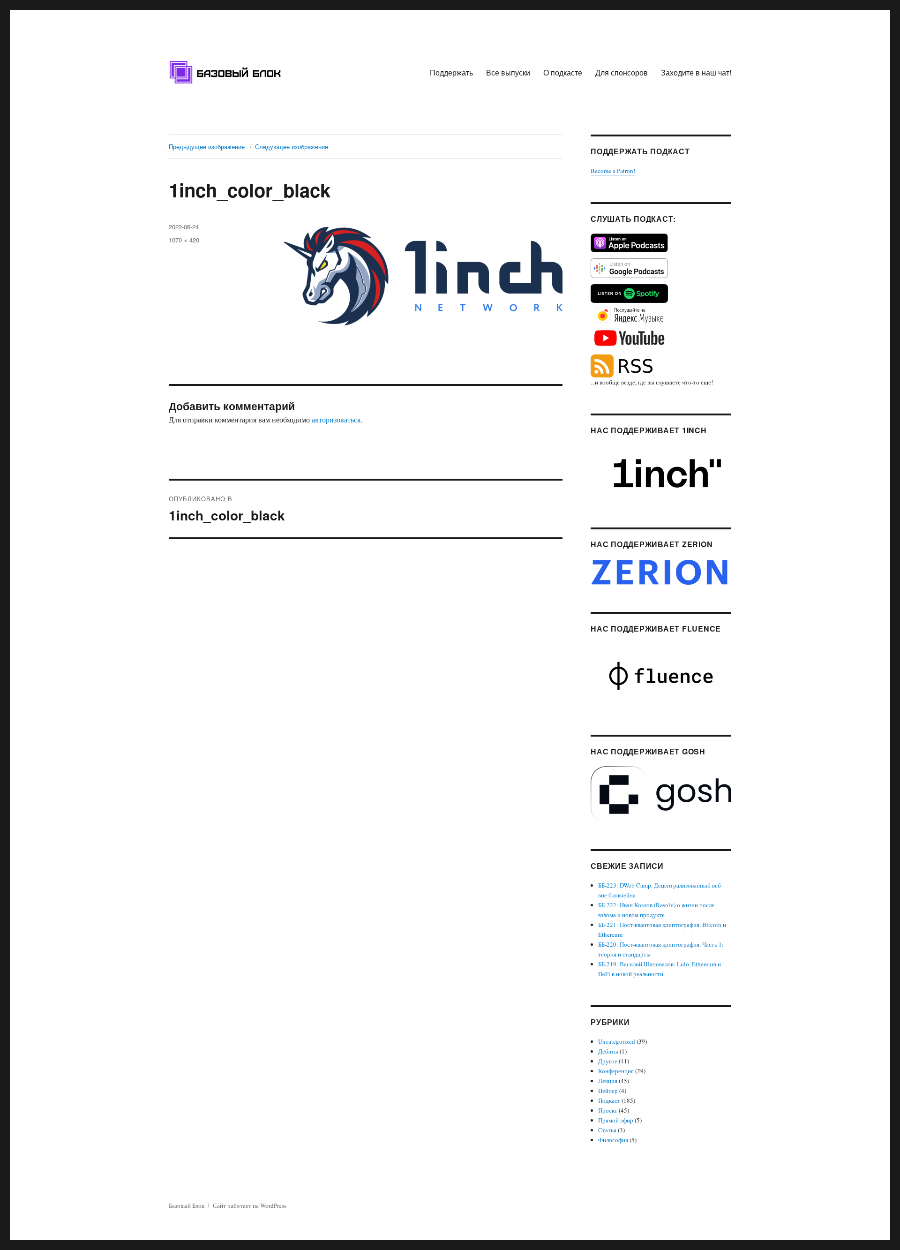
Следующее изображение (291, 146)
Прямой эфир (615, 1120)
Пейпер (608, 1090)
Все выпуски (508, 72)
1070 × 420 (184, 239)
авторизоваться (336, 419)
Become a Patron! (613, 170)
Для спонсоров (621, 72)
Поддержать (451, 72)
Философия (613, 1140)
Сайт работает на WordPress (249, 1205)
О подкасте (562, 72)
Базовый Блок (186, 1205)
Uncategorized (616, 1041)
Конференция (616, 1071)
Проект (607, 1110)
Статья (607, 1130)
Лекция (607, 1081)
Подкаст (609, 1100)
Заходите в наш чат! (696, 72)
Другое (607, 1061)
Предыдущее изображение (207, 146)
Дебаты (608, 1051)
